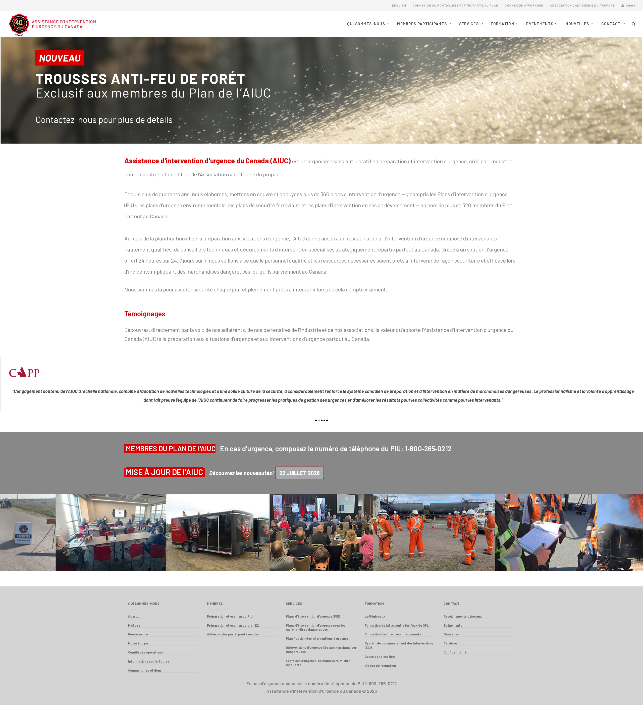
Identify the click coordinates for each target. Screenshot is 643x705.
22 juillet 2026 (299, 473)
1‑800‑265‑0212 (428, 448)
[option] (321, 385)
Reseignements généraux (463, 616)
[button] (633, 24)
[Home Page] (86, 24)
